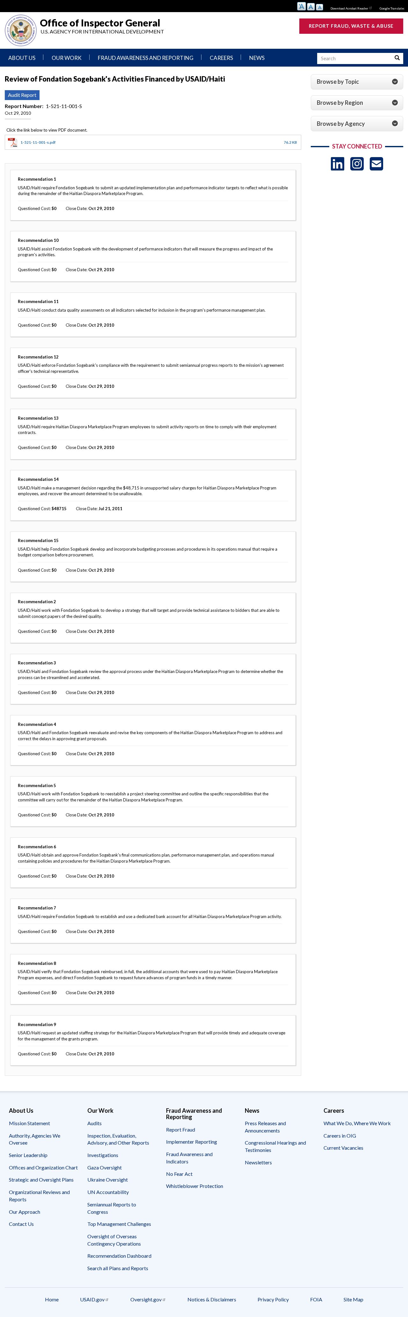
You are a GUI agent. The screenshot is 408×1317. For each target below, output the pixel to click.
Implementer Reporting (191, 1142)
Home (52, 1299)
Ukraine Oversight (107, 1179)
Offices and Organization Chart (43, 1167)
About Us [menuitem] (21, 57)
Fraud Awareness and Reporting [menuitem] (145, 57)
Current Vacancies (343, 1148)
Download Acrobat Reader (349, 8)
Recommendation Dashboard (119, 1256)
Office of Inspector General (100, 22)
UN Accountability (108, 1192)
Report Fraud (180, 1129)
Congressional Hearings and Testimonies (275, 1146)
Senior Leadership (28, 1155)
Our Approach (24, 1212)
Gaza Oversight (104, 1167)
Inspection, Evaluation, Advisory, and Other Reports (118, 1139)
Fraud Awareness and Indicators (189, 1157)
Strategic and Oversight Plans (41, 1179)
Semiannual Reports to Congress (111, 1208)
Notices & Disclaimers (211, 1299)
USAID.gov (92, 1299)
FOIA (316, 1299)
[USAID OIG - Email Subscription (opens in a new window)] (376, 164)
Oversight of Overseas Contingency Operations (114, 1240)
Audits (94, 1123)
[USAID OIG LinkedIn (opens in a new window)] (337, 164)
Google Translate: (392, 8)
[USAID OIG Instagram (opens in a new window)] (357, 164)
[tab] (357, 82)
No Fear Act (179, 1174)
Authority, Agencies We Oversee (34, 1139)
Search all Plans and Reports (117, 1268)
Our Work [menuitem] (67, 57)
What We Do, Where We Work (357, 1123)
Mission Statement (29, 1123)
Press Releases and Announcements (265, 1126)
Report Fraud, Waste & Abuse (351, 26)
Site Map (353, 1299)
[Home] (21, 30)
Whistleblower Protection (194, 1186)
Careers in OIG (340, 1135)
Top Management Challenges (119, 1224)
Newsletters (258, 1162)
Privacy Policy (273, 1299)
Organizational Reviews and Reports (39, 1195)
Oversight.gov (146, 1299)
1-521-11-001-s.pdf (38, 142)
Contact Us (21, 1224)
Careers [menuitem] (221, 57)
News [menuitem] (257, 57)
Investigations (102, 1155)
